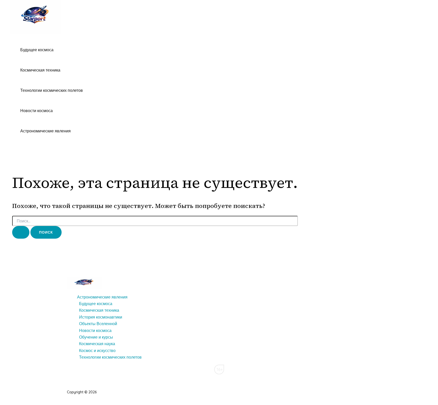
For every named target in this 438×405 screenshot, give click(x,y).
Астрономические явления (45, 130)
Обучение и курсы (96, 337)
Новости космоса (36, 110)
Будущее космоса (36, 49)
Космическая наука (97, 343)
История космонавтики (100, 317)
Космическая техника (40, 70)
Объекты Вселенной (98, 323)
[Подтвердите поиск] (20, 232)
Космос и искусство (97, 350)
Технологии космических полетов (51, 90)
